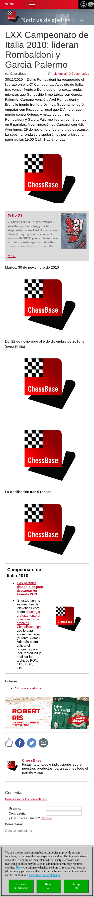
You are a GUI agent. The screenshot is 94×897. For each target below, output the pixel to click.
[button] (32, 4)
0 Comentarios (79, 73)
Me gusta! (60, 73)
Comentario (13, 824)
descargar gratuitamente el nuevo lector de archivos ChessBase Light (29, 619)
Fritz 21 (15, 215)
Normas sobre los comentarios (26, 799)
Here (19, 867)
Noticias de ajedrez (45, 20)
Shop (10, 4)
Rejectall (48, 886)
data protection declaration (44, 875)
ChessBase (31, 760)
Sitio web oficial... (30, 688)
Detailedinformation (21, 886)
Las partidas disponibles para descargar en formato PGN (30, 588)
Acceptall (76, 886)
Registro (46, 818)
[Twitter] (31, 743)
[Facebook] (20, 743)
